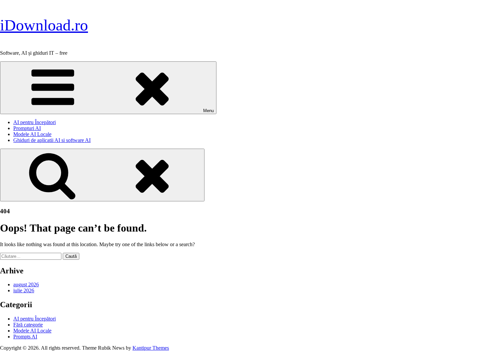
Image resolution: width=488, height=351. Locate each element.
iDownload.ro (44, 25)
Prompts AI (25, 336)
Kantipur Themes (150, 348)
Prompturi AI (27, 128)
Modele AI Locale (32, 134)
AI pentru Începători (34, 122)
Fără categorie (28, 324)
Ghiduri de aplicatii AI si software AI (52, 140)
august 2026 (26, 284)
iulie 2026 (23, 290)
